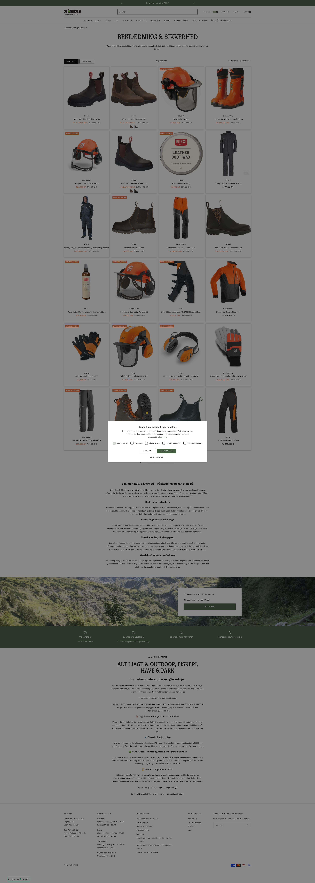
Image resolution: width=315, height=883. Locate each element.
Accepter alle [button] (166, 451)
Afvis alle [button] (147, 451)
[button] (157, 457)
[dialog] (157, 441)
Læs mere (163, 437)
